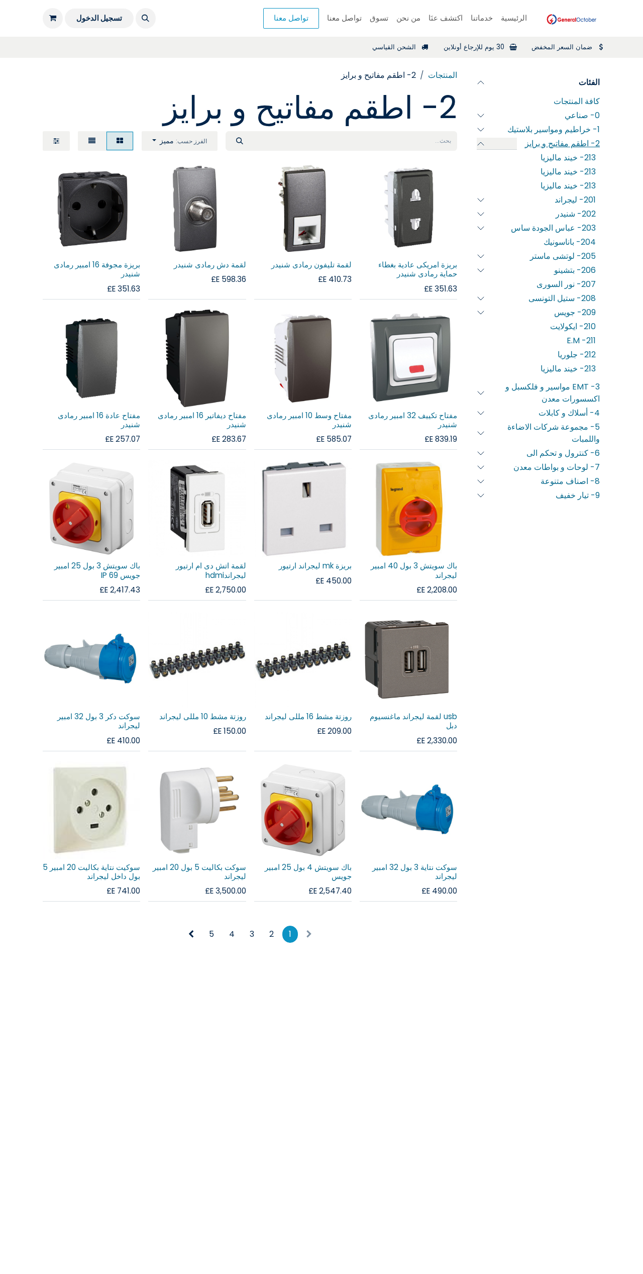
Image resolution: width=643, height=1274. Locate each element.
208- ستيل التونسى (562, 298)
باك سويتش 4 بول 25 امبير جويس (308, 871)
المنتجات (442, 75)
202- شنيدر (576, 214)
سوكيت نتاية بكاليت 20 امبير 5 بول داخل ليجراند (91, 871)
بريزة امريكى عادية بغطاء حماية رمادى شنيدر (417, 269)
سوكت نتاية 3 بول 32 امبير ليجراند (414, 871)
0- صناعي (582, 115)
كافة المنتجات (577, 101)
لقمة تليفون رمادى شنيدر (311, 264)
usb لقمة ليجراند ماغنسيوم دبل (413, 721)
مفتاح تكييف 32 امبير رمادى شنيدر (412, 420)
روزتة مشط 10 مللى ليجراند (202, 716)
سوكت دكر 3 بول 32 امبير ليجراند (98, 721)
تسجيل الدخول (99, 18)
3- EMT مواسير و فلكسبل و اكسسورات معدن (552, 393)
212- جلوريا (577, 354)
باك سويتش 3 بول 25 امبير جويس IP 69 (97, 570)
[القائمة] (92, 141)
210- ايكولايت (573, 326)
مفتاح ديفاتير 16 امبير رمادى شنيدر (202, 420)
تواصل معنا (291, 18)
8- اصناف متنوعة (570, 481)
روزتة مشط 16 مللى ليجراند (308, 716)
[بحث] (240, 141)
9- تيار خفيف (578, 495)
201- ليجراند (575, 200)
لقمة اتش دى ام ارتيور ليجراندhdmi (211, 570)
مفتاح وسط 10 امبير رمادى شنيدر (309, 420)
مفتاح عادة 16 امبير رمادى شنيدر (99, 420)
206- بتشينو (575, 270)
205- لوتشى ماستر (563, 256)
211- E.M (581, 340)
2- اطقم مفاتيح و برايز (562, 143)
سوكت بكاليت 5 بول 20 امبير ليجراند (199, 871)
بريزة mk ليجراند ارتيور (315, 565)
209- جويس (575, 312)
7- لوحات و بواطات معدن (556, 467)
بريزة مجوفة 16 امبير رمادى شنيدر (97, 269)
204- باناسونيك (570, 242)
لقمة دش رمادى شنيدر (210, 264)
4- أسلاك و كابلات (569, 413)
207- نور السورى (566, 284)
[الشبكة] (120, 141)
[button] (146, 18)
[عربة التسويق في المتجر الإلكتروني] (53, 18)
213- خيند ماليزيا (568, 157)
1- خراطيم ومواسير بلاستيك (553, 129)
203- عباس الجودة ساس (553, 228)
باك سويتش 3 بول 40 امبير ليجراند (414, 570)
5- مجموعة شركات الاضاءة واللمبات (553, 433)
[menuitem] (514, 18)
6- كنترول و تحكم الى (563, 453)
